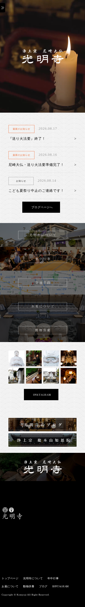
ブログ (43, 586)
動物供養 (28, 586)
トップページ (10, 578)
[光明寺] (12, 518)
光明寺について (33, 578)
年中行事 (53, 578)
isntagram (60, 586)
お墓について (10, 586)
